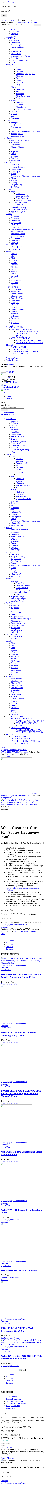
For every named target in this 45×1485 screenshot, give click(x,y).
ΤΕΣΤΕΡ (9, 345)
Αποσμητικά (16, 54)
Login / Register (12, 360)
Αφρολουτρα (16, 169)
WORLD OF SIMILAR (20, 338)
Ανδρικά (14, 34)
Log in (4, 16)
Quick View (6, 970)
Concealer (20, 89)
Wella (13, 285)
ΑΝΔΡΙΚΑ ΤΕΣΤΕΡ (19, 347)
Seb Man (14, 278)
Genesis (14, 311)
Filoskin (14, 260)
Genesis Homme (17, 309)
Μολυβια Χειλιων (23, 107)
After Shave (15, 58)
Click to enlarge (7, 822)
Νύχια (8, 189)
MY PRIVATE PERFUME (22, 329)
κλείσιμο (10, 2)
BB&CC (19, 69)
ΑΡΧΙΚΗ (10, 372)
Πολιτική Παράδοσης (14, 1401)
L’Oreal (14, 263)
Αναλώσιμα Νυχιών (19, 209)
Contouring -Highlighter (25, 74)
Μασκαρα (20, 94)
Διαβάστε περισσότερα (10, 1277)
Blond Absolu (16, 291)
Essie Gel (20, 205)
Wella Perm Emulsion (29, 931)
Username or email (9, 6)
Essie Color (20, 194)
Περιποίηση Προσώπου (20, 56)
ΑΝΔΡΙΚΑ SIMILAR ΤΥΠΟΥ (28, 340)
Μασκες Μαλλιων (18, 147)
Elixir (13, 258)
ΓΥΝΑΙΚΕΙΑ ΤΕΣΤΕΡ (20, 349)
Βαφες (13, 154)
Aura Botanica (16, 289)
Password (5, 11)
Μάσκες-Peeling (17, 134)
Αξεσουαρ (15, 118)
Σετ (12, 116)
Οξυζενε (14, 156)
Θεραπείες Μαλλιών (19, 51)
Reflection (15, 316)
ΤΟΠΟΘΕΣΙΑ (12, 382)
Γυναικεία (15, 31)
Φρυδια (14, 114)
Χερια (13, 174)
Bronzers (19, 71)
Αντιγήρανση (16, 127)
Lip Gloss (20, 103)
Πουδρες (19, 82)
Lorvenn (14, 265)
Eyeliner (19, 91)
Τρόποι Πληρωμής (13, 1399)
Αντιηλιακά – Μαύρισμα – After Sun (25, 131)
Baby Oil (14, 243)
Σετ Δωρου (15, 238)
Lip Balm (14, 225)
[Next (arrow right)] (5, 1445)
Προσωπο (10, 120)
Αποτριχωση (16, 180)
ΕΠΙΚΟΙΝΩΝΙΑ (13, 387)
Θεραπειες (15, 151)
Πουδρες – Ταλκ (17, 236)
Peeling (14, 183)
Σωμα (8, 163)
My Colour (15, 271)
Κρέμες (14, 125)
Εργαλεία (14, 158)
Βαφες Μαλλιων (17, 47)
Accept (4, 1458)
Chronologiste (16, 296)
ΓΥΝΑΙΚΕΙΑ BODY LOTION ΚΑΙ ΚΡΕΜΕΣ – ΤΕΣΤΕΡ (25, 352)
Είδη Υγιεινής (16, 185)
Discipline (15, 303)
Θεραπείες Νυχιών (18, 207)
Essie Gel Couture (23, 196)
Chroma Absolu (17, 294)
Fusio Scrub (15, 307)
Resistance (15, 318)
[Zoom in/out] (9, 1443)
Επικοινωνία (11, 1408)
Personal (14, 276)
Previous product (7, 756)
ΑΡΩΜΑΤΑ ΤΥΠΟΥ (14, 327)
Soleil (13, 320)
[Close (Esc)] (2, 1443)
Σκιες (18, 98)
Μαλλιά (19, 752)
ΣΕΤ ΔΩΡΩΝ (11, 245)
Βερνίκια (14, 191)
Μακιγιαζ (10, 65)
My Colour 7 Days (23, 200)
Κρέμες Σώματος (18, 167)
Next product (6, 798)
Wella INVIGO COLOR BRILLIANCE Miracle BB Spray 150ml (21, 1357)
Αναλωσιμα (15, 160)
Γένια (13, 62)
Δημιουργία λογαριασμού (27, 22)
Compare (4, 927)
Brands (9, 251)
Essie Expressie (22, 198)
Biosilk (14, 254)
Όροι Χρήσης (11, 1397)
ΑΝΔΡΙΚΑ (10, 38)
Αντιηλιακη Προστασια (20, 140)
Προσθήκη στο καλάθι (10, 984)
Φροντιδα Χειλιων (23, 109)
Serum (13, 129)
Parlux (13, 274)
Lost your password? (9, 20)
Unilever (14, 283)
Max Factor (15, 267)
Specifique (15, 323)
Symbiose (15, 325)
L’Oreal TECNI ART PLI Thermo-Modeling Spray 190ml (19, 1034)
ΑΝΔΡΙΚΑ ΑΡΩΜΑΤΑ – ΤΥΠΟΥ (30, 331)
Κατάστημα (17, 750)
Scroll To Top (6, 1447)
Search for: (5, 25)
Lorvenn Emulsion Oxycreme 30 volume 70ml (20, 794)
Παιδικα (9, 214)
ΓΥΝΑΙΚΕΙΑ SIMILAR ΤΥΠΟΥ (29, 343)
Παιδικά (14, 36)
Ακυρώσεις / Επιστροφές (16, 1403)
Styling (14, 49)
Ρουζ (18, 85)
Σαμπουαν (15, 40)
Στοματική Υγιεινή (18, 136)
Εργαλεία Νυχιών (18, 211)
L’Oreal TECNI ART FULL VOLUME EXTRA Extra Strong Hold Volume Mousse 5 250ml (21, 1093)
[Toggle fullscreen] (7, 1443)
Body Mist (15, 165)
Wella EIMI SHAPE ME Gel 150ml (19, 1270)
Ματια (13, 87)
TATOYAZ (15, 187)
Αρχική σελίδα (7, 750)
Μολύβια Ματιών (23, 96)
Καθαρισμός (16, 123)
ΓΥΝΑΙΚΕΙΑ (16, 247)
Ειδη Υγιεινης (16, 240)
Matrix (13, 269)
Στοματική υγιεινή (18, 234)
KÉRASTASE (12, 287)
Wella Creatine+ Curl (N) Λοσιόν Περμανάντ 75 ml (21, 804)
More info (11, 1458)
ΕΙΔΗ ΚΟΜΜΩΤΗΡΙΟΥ (14, 751)
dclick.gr (4, 1440)
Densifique (15, 300)
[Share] (5, 1443)
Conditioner (15, 42)
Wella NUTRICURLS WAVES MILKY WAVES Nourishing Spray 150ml (21, 975)
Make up (19, 76)
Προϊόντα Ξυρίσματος (20, 60)
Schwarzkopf (16, 280)
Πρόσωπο (15, 67)
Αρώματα (15, 216)
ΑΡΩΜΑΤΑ (11, 29)
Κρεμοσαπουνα (17, 227)
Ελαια (13, 178)
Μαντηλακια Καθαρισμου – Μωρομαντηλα (22, 230)
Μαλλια (9, 138)
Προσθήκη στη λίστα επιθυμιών (14, 925)
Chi (12, 256)
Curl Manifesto (17, 298)
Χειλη (13, 100)
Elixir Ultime (16, 305)
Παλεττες (14, 111)
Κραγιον (19, 105)
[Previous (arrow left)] (2, 1445)
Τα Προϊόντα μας (13, 1406)
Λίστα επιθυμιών (13, 358)
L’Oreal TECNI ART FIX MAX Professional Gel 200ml (17, 1329)
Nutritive (14, 314)
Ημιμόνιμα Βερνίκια (19, 203)
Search (37, 25)
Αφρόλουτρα (16, 45)
